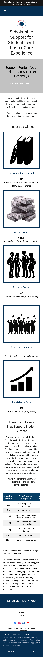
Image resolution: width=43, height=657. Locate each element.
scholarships (17, 437)
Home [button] (21, 612)
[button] (5, 11)
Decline (11, 651)
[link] (21, 24)
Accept (32, 651)
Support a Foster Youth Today (21, 601)
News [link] (21, 615)
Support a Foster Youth (21, 84)
